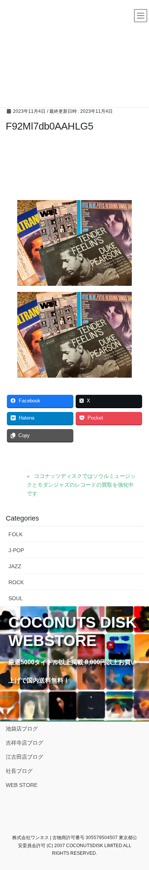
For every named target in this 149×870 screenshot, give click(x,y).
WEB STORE (21, 785)
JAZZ (14, 566)
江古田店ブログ (24, 757)
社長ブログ (19, 771)
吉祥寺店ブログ (24, 743)
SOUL (15, 598)
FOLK (15, 534)
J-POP (16, 550)
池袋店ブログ (22, 729)
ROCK (16, 582)
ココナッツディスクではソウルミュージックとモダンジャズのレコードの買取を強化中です (81, 485)
